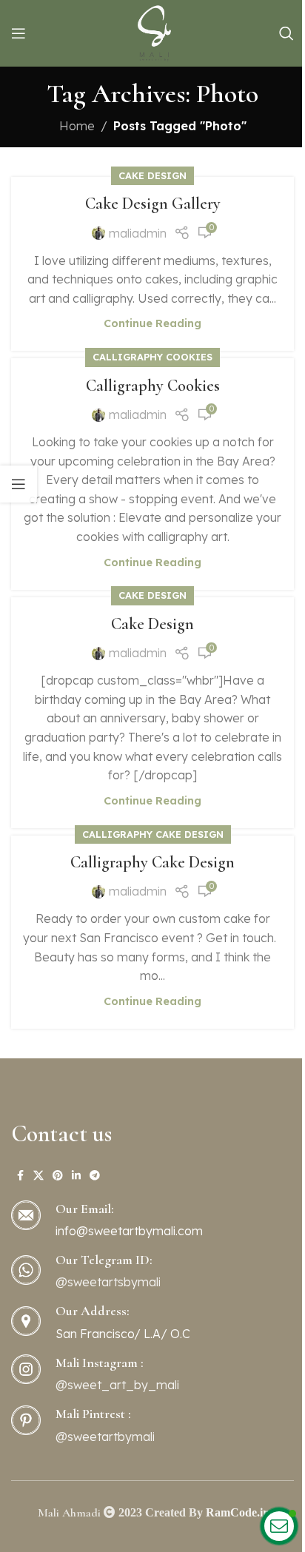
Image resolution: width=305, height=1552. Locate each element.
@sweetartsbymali (108, 1281)
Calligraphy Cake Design (152, 862)
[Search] (286, 33)
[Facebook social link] (20, 1176)
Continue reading (152, 323)
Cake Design (152, 624)
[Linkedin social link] (76, 1176)
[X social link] (38, 1176)
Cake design (152, 175)
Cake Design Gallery (153, 203)
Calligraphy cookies (152, 357)
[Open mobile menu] (18, 33)
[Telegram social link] (94, 1176)
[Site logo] (152, 31)
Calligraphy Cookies (153, 385)
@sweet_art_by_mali (117, 1384)
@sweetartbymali (105, 1436)
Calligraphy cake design (153, 834)
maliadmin (138, 233)
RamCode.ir (237, 1512)
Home (77, 125)
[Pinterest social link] (57, 1176)
